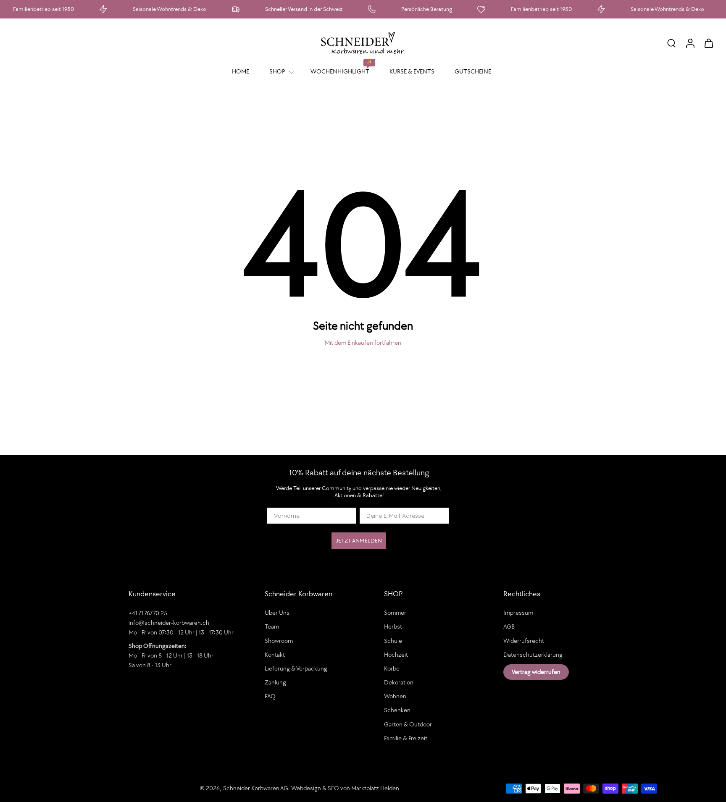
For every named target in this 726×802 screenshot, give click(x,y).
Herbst (393, 626)
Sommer (395, 612)
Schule (393, 641)
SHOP (277, 71)
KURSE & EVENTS (411, 71)
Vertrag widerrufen (536, 672)
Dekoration (398, 682)
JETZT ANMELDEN (359, 540)
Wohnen (395, 696)
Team (272, 626)
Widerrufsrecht (523, 641)
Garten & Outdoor (408, 724)
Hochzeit (396, 654)
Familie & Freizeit (405, 738)
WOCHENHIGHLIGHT (339, 71)
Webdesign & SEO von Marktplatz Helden (345, 788)
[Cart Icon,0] (708, 43)
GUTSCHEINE (473, 71)
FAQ (270, 696)
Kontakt (275, 654)
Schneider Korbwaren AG (255, 788)
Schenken (397, 710)
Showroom (279, 641)
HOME (240, 71)
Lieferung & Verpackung (296, 668)
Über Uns (277, 612)
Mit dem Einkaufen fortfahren (363, 342)
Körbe (392, 668)
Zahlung (275, 682)
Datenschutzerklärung (533, 654)
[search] (671, 42)
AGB (509, 626)
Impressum (518, 612)
